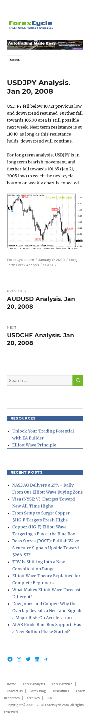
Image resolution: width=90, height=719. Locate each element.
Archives (33, 698)
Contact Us (15, 691)
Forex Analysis (34, 684)
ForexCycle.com (20, 260)
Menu (15, 60)
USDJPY (50, 265)
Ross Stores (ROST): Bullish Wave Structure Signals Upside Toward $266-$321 (45, 547)
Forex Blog (38, 691)
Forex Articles (62, 684)
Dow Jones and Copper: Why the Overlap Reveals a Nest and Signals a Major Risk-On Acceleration (47, 610)
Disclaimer (61, 691)
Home (11, 684)
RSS (49, 698)
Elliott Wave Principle (34, 444)
